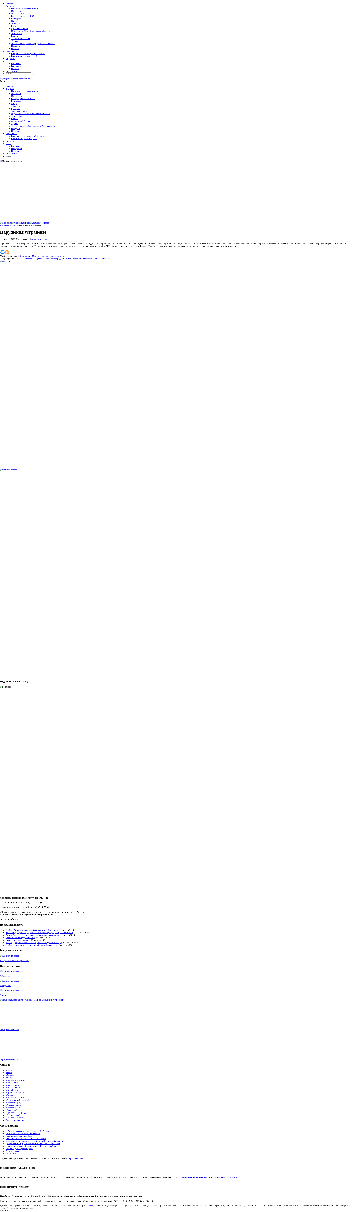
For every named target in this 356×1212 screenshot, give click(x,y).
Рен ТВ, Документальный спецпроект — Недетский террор (34, 942)
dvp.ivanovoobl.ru (76, 1158)
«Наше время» (12, 1082)
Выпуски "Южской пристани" (14, 960)
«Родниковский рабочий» (18, 1100)
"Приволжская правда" (17, 1112)
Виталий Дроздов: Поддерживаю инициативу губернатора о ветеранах (39, 932)
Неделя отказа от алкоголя (18, 940)
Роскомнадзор (12, 1151)
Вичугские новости (15, 1120)
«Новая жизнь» (13, 1087)
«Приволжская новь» (16, 1092)
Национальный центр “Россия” (49, 1000)
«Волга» (9, 1070)
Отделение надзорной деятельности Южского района (31, 1146)
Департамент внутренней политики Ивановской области (33, 1143)
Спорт (3, 995)
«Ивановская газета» (15, 1080)
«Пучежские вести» (15, 1097)
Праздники (5, 985)
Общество (5, 976)
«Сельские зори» (14, 1107)
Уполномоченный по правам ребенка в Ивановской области (34, 1141)
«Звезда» (10, 1075)
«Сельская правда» (15, 1102)
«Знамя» (9, 1077)
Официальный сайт (9, 1029)
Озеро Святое (12, 1153)
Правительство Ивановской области (23, 1133)
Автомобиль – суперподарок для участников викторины (32, 935)
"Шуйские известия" (15, 1118)
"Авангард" (11, 1110)
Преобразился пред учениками (20, 937)
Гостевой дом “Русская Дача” (19, 1148)
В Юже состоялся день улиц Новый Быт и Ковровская (31, 945)
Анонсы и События (9, 225)
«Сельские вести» (14, 1105)
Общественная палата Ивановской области (26, 1138)
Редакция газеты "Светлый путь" (16, 79)
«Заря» (9, 1072)
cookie (91, 1205)
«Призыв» (10, 1095)
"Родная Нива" (13, 1115)
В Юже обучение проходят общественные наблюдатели (32, 930)
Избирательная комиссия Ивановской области (27, 1131)
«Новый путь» (12, 1090)
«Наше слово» (12, 1085)
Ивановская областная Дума (19, 1136)
